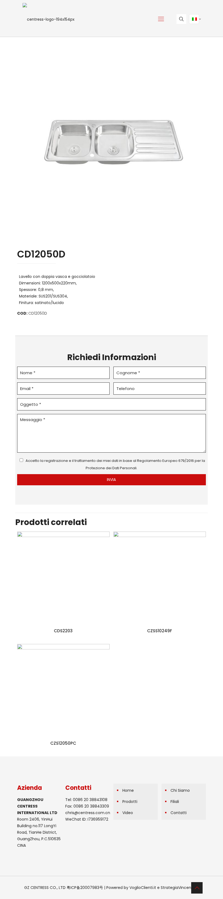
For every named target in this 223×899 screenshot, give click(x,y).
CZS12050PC (63, 743)
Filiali (175, 801)
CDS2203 (63, 631)
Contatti (179, 812)
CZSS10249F (159, 631)
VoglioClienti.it (142, 887)
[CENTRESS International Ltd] (49, 19)
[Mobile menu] (161, 19)
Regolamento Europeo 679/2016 (165, 460)
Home (128, 790)
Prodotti (129, 801)
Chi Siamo (180, 790)
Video (127, 812)
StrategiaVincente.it (180, 887)
